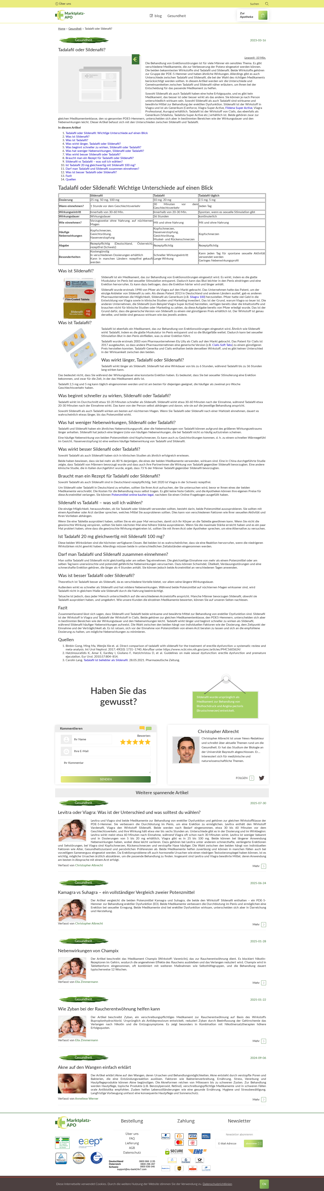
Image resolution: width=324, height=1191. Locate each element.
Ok (264, 1184)
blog (158, 16)
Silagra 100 (197, 296)
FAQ (132, 1138)
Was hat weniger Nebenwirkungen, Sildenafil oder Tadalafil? (105, 150)
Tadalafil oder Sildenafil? (98, 29)
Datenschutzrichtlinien (217, 1184)
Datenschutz (132, 1152)
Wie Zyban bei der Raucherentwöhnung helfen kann (109, 1009)
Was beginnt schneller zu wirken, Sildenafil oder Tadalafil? (103, 147)
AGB (132, 1148)
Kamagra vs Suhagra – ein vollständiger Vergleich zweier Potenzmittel (126, 892)
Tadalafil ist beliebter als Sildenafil (106, 660)
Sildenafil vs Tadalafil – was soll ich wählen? (94, 161)
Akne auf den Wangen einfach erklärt (94, 1067)
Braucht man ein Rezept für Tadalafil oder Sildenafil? (100, 158)
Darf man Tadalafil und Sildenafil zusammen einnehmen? (102, 168)
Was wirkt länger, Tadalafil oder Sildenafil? (93, 143)
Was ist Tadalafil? (77, 140)
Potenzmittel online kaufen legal (133, 494)
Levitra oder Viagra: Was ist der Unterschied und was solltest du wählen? (129, 812)
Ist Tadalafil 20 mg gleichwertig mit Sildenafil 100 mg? (101, 165)
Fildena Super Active (238, 107)
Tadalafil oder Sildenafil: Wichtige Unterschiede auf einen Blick (107, 133)
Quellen (71, 179)
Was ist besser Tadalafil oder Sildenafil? (91, 172)
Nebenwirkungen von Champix (88, 951)
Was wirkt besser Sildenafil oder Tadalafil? (93, 154)
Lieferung (132, 1143)
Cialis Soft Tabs (222, 345)
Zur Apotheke (246, 15)
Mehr (256, 866)
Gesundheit (176, 16)
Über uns (65, 3)
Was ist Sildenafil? (77, 136)
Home (61, 29)
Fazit (69, 175)
